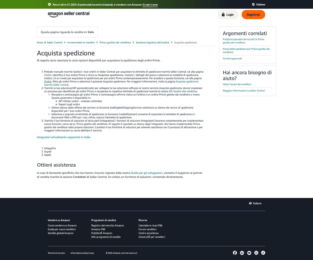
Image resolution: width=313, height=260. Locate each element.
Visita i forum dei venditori (237, 84)
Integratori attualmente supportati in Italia (63, 137)
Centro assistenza (148, 233)
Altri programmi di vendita (105, 236)
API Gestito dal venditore (183, 91)
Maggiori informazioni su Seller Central (244, 90)
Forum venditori (147, 229)
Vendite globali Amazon (61, 233)
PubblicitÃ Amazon (101, 233)
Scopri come (150, 4)
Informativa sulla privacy (82, 253)
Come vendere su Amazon (62, 225)
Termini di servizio (56, 253)
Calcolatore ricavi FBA (150, 225)
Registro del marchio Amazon (107, 225)
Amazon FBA (98, 229)
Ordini (47, 74)
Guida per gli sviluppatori (146, 172)
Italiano (257, 203)
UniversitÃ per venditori (152, 236)
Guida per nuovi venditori (62, 229)
